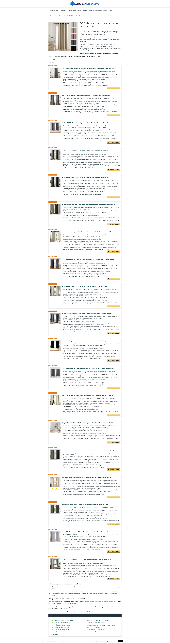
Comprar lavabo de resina (61, 629)
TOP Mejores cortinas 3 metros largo (64, 620)
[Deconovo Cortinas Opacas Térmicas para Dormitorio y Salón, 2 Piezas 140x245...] (55, 318)
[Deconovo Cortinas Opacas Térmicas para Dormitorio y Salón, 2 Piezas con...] (55, 154)
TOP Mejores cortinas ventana (62, 626)
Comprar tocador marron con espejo (99, 620)
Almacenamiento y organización (58, 10)
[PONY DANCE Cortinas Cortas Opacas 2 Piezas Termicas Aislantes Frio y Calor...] (55, 127)
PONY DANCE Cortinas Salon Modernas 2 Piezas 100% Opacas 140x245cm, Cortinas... (88, 395)
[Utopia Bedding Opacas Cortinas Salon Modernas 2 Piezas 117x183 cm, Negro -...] (55, 345)
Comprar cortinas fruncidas (61, 631)
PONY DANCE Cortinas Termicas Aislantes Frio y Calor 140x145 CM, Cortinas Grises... (88, 368)
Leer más (125, 641)
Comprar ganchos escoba (61, 624)
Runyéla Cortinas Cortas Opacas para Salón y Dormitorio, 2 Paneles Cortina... (86, 504)
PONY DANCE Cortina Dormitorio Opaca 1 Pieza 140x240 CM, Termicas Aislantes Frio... (88, 68)
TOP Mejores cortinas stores (96, 629)
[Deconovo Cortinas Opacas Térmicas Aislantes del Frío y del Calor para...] (55, 291)
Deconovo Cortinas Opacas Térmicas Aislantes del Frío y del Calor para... (85, 286)
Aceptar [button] (120, 641)
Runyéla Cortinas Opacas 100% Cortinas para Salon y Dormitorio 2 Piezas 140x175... (88, 423)
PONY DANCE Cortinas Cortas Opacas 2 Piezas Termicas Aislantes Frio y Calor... (86, 123)
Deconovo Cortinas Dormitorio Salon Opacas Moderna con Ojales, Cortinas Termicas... (89, 204)
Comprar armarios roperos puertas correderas (101, 626)
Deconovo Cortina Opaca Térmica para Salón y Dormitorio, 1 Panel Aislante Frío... (87, 232)
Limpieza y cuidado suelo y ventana (98, 10)
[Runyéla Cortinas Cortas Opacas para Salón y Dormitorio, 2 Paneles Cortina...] (55, 509)
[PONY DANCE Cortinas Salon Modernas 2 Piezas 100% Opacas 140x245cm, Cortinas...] (55, 400)
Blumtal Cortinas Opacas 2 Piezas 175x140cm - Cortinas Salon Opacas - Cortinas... (88, 532)
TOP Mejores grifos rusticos (61, 627)
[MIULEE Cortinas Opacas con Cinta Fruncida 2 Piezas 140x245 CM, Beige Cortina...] (55, 482)
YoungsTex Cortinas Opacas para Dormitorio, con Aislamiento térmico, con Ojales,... (88, 450)
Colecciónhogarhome (54, 15)
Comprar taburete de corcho (96, 622)
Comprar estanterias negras (62, 622)
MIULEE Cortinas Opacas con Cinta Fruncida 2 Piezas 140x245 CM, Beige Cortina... (87, 477)
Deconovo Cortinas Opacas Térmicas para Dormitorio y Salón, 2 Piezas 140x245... (87, 314)
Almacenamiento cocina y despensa (78, 10)
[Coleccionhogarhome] (85, 3)
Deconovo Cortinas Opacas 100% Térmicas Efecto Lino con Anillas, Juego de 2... (86, 559)
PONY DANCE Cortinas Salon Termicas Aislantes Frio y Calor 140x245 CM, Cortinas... (88, 259)
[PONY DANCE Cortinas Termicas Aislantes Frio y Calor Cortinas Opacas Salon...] (55, 100)
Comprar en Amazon (114, 88)
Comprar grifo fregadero (95, 627)
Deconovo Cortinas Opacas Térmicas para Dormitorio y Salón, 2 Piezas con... (86, 150)
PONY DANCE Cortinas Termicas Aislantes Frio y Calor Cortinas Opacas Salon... (86, 95)
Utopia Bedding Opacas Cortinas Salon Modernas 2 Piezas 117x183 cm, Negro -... (87, 341)
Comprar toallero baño (95, 624)
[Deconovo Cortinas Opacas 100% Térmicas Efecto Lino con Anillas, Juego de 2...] (55, 563)
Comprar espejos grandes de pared (98, 631)
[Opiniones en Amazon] (55, 489)
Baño (111, 10)
